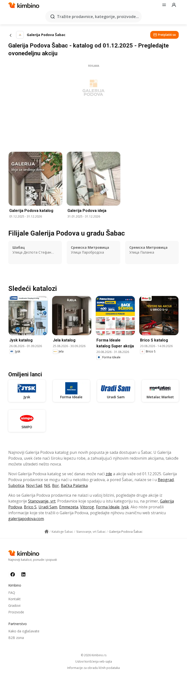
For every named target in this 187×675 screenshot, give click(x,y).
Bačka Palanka (74, 485)
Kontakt (14, 599)
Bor (55, 485)
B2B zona (16, 637)
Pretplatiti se (167, 35)
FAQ (11, 592)
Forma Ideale (108, 507)
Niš (47, 485)
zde (109, 473)
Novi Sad (34, 485)
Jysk (125, 507)
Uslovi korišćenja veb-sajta (93, 662)
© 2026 (93, 655)
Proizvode (16, 612)
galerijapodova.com (26, 518)
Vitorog (87, 507)
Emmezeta (68, 507)
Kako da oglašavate (23, 631)
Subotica (16, 485)
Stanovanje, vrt (42, 501)
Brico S (30, 507)
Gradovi (14, 605)
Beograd (166, 479)
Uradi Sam (47, 507)
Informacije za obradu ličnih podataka (93, 668)
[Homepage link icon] (46, 531)
